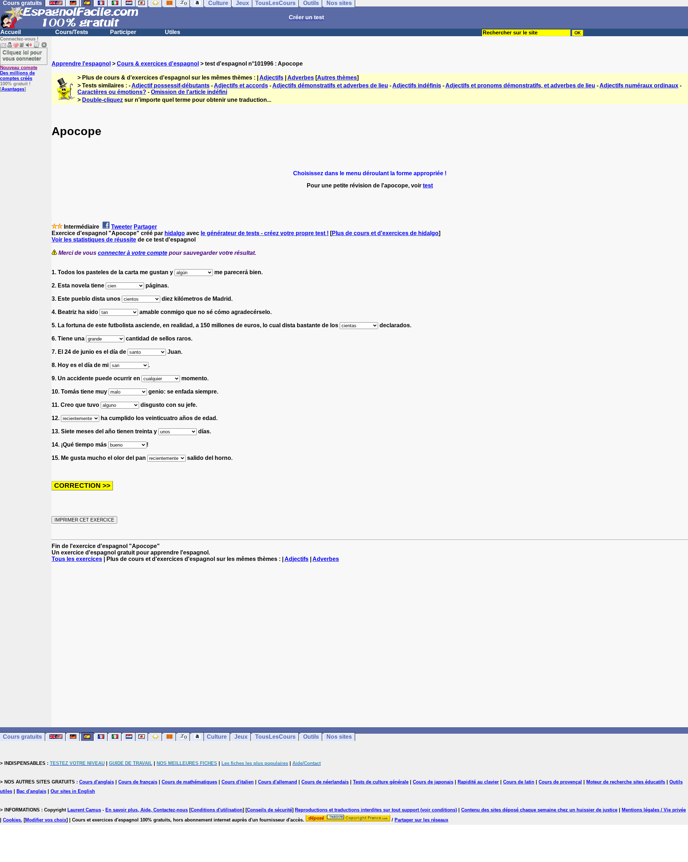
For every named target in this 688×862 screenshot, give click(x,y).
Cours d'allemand (277, 782)
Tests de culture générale (380, 782)
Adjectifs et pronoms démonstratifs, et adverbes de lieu (520, 85)
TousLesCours (275, 737)
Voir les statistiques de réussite (94, 240)
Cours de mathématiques (189, 782)
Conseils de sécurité (269, 810)
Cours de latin (518, 782)
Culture (217, 737)
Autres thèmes (337, 78)
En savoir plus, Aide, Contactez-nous (146, 810)
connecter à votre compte (132, 253)
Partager (145, 227)
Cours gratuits (22, 737)
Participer (123, 32)
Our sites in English (73, 791)
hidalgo (174, 233)
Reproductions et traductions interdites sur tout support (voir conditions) (376, 810)
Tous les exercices (77, 559)
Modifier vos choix (45, 820)
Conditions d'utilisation (217, 810)
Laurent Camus (84, 810)
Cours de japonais (433, 782)
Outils (311, 737)
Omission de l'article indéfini (189, 92)
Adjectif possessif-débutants (171, 85)
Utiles (172, 32)
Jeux (241, 737)
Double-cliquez (102, 100)
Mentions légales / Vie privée (654, 810)
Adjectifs (271, 78)
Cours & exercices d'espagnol (158, 64)
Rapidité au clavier (478, 782)
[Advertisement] (370, 645)
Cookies (12, 820)
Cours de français (137, 782)
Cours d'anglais (96, 782)
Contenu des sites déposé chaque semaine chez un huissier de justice (539, 810)
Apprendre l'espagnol (81, 64)
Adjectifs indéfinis (416, 85)
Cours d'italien (237, 782)
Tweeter (121, 227)
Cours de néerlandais (325, 782)
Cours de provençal (560, 782)
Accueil (10, 32)
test (428, 185)
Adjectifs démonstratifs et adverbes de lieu (330, 85)
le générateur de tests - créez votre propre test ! (265, 233)
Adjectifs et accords (241, 85)
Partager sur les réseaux (421, 820)
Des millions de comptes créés (18, 73)
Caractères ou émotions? (111, 92)
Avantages (12, 89)
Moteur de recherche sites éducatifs (625, 782)
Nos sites (339, 737)
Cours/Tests (71, 32)
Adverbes (300, 78)
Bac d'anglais (31, 791)
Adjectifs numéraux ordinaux (638, 85)
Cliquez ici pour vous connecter (22, 55)
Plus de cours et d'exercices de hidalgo (385, 233)
